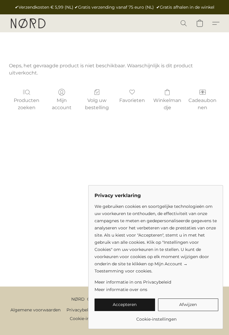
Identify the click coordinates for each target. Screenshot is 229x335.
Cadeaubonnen (202, 104)
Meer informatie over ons (121, 289)
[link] (156, 317)
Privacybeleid (80, 310)
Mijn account (62, 104)
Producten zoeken (26, 104)
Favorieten (132, 100)
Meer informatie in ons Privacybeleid (133, 282)
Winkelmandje (167, 104)
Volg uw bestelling (97, 104)
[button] (28, 23)
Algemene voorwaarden (35, 310)
